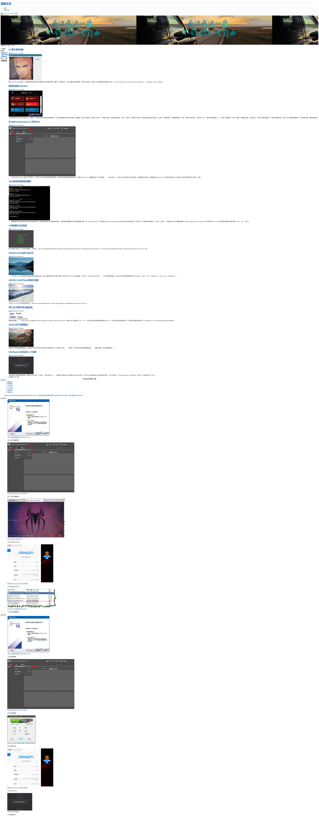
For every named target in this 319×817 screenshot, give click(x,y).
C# (82, 395)
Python (6, 395)
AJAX (35, 395)
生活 (60, 395)
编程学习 (11, 53)
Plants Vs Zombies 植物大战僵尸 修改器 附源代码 (21, 743)
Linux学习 (10, 385)
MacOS (79, 395)
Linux (75, 395)
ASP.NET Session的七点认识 (21, 253)
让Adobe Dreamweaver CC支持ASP (24, 121)
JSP (14, 395)
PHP (28, 395)
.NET (54, 395)
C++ (68, 395)
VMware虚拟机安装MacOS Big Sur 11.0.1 (19, 437)
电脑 (52, 395)
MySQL (25, 395)
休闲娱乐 (10, 392)
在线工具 (6, 9)
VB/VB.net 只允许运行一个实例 (22, 352)
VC (38, 395)
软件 (70, 395)
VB (22, 395)
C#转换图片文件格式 (18, 225)
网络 (49, 395)
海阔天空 (6, 3)
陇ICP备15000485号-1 (4, 56)
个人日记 (10, 387)
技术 (57, 395)
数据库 (46, 395)
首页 (5, 8)
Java (63, 395)
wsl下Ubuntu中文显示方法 (14, 539)
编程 (73, 395)
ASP (65, 395)
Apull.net (4, 52)
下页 (15, 377)
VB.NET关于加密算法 (18, 324)
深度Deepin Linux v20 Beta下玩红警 (17, 583)
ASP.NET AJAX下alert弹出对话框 (23, 280)
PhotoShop (18, 395)
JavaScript (10, 395)
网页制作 (41, 395)
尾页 (18, 377)
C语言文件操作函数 (13, 811)
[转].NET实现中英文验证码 (20, 307)
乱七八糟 (10, 388)
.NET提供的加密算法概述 (20, 181)
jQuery (31, 395)
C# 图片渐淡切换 (16, 49)
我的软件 (11, 89)
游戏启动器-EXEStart (18, 86)
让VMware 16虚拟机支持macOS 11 (17, 609)
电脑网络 (11, 125)
